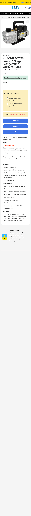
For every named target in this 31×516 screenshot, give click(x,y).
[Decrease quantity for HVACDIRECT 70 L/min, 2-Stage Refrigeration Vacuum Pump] (4, 86)
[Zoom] (27, 21)
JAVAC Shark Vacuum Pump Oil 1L (14, 99)
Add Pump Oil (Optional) (11, 93)
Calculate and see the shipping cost (15, 78)
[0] (28, 8)
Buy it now (15, 132)
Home (2, 17)
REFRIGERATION (14, 13)
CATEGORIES (4, 13)
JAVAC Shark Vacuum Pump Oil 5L (14, 105)
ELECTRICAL (23, 13)
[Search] (25, 8)
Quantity (5, 82)
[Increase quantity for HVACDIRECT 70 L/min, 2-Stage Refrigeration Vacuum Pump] (9, 86)
